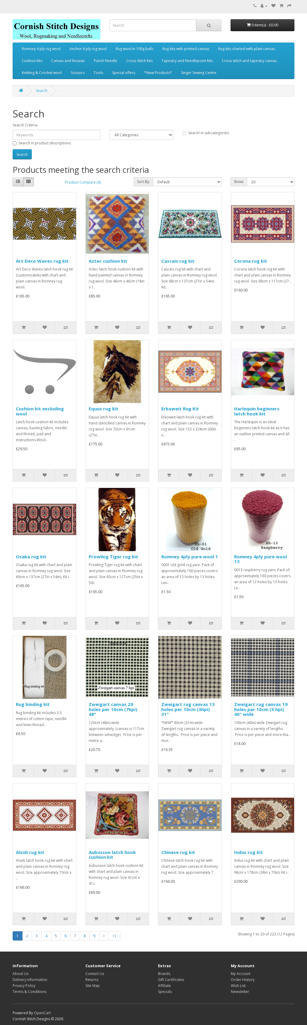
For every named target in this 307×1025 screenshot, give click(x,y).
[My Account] (264, 5)
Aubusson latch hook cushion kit (112, 854)
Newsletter (240, 991)
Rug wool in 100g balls (135, 48)
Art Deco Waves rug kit (42, 261)
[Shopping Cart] (281, 5)
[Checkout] (289, 5)
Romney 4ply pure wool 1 (189, 557)
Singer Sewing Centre (198, 72)
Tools (98, 72)
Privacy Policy (24, 985)
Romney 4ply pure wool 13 (260, 559)
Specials (165, 991)
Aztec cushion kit (108, 261)
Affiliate (164, 985)
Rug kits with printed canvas (185, 48)
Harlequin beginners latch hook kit (256, 411)
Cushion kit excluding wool (40, 411)
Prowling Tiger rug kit (113, 557)
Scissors (78, 72)
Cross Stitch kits (139, 60)
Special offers (123, 72)
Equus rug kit (103, 409)
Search (41, 90)
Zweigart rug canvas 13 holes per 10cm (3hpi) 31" (188, 709)
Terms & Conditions (29, 991)
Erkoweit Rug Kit (180, 409)
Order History (243, 979)
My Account (240, 973)
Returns (91, 979)
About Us (20, 973)
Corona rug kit (250, 261)
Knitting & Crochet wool (42, 72)
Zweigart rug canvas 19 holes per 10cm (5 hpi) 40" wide (261, 709)
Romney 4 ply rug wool (41, 48)
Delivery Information (30, 979)
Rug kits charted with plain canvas (246, 48)
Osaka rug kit (31, 557)
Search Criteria (25, 125)
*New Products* (158, 72)
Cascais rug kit (178, 261)
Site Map (92, 985)
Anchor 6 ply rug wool (88, 48)
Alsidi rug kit (30, 852)
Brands (164, 973)
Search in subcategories (208, 132)
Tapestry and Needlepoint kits (187, 60)
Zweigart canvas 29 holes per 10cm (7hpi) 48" (113, 709)
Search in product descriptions (45, 143)
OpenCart (42, 1012)
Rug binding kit (33, 704)
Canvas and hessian (68, 60)
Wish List (238, 985)
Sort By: (143, 181)
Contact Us (94, 973)
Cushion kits (32, 60)
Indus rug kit (248, 852)
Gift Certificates (171, 979)
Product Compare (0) (83, 182)
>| (114, 935)
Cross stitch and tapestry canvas (249, 60)
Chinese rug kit (178, 852)
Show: (239, 181)
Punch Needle (105, 60)
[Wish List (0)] (273, 5)
